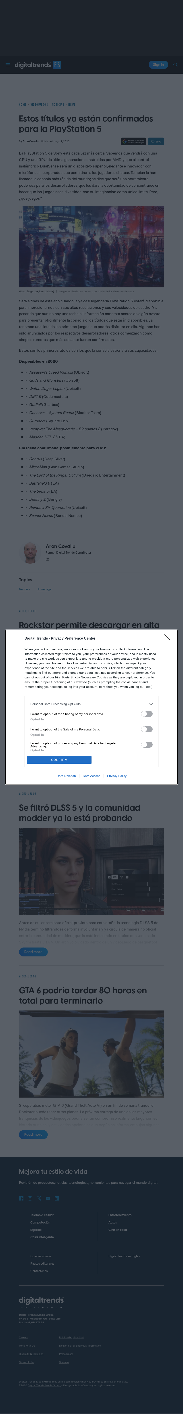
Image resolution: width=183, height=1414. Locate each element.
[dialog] (91, 707)
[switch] (147, 714)
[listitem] (91, 704)
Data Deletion (66, 776)
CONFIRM (59, 759)
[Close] (168, 638)
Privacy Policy (117, 776)
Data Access (91, 776)
